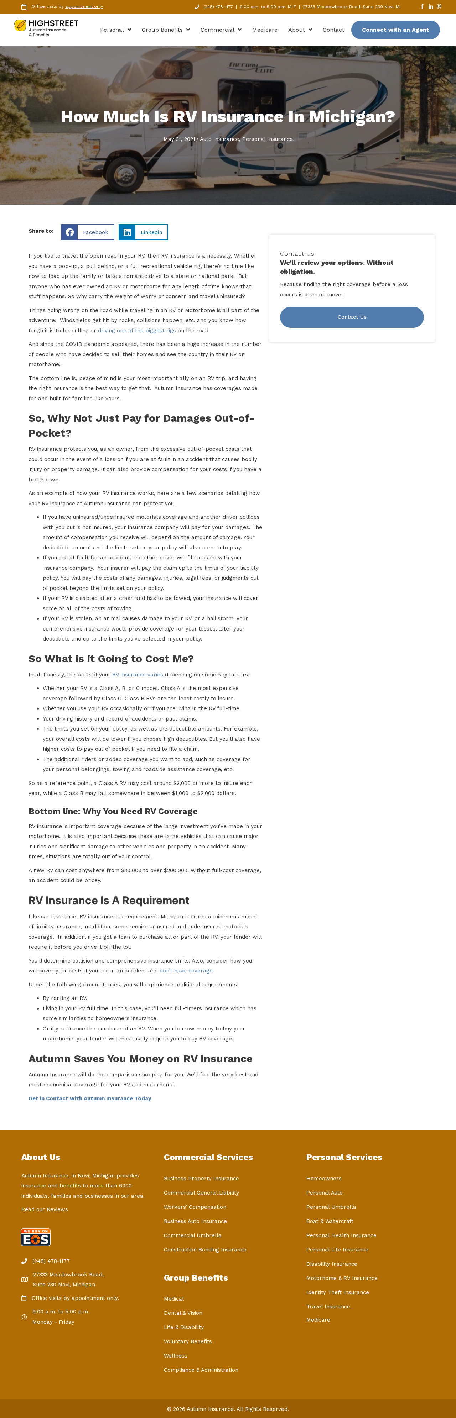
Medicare (318, 1320)
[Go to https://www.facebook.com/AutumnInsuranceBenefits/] (422, 7)
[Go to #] (439, 7)
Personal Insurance (267, 139)
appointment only (84, 6)
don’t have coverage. (187, 971)
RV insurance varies (137, 674)
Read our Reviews (44, 1209)
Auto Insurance (219, 139)
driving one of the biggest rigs (137, 330)
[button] (352, 317)
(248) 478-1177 (218, 6)
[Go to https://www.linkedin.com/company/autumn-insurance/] (430, 7)
